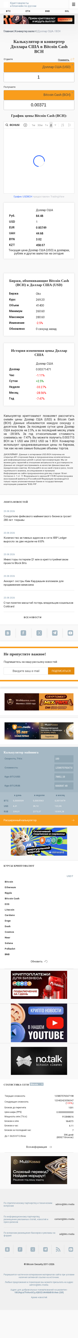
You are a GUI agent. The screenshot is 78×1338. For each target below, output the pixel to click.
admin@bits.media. (39, 1285)
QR (61, 1292)
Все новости (32, 617)
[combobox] (39, 67)
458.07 (40, 245)
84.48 (39, 216)
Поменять (64, 60)
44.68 (39, 233)
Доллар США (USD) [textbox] (56, 67)
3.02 (39, 239)
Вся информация (36, 1146)
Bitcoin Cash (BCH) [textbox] (57, 95)
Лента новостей (16, 502)
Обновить (37, 961)
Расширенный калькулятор (20, 820)
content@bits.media (64, 1219)
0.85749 (41, 227)
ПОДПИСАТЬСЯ (61, 671)
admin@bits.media (65, 1204)
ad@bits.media (66, 1234)
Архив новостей (39, 1297)
